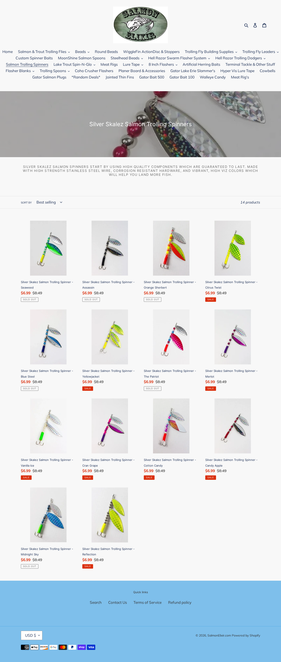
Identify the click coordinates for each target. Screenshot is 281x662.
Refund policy (179, 602)
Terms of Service (147, 602)
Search (96, 602)
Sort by (26, 202)
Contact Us (117, 602)
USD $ (30, 635)
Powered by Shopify (246, 635)
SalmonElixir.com (219, 635)
